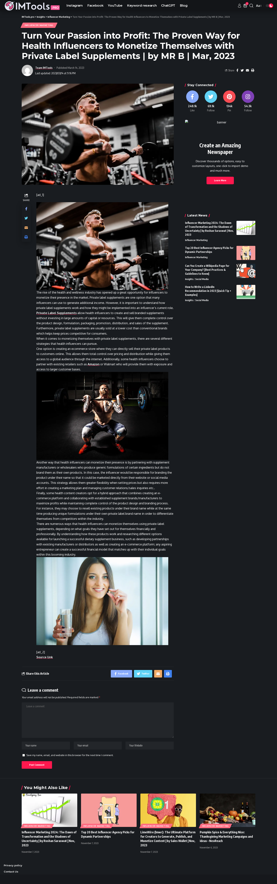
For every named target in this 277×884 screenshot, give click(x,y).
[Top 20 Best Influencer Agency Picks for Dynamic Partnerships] (245, 253)
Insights (189, 279)
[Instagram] (248, 101)
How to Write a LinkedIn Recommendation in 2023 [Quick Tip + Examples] (208, 290)
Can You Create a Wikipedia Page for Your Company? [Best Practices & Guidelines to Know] (207, 269)
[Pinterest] (229, 101)
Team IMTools (44, 67)
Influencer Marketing (39, 25)
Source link (44, 657)
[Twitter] (211, 101)
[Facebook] (192, 101)
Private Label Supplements (56, 313)
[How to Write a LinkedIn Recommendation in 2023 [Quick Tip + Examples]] (245, 292)
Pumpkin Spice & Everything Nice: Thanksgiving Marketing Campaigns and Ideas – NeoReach (226, 836)
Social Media (202, 279)
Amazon (93, 364)
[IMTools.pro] (32, 5)
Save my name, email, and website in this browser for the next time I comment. (69, 755)
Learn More (220, 180)
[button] (105, 246)
